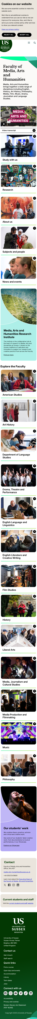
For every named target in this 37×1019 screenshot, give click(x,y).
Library (6, 977)
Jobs (5, 984)
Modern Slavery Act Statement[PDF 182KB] (15, 1006)
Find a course (9, 967)
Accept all (24, 35)
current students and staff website (21, 903)
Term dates (8, 980)
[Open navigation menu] (29, 43)
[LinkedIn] (18, 885)
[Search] (34, 44)
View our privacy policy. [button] (10, 29)
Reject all (8, 35)
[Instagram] (13, 885)
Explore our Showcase (11, 845)
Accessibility (8, 998)
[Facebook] (9, 885)
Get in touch (8, 955)
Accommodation (10, 974)
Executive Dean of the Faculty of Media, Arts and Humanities (18, 880)
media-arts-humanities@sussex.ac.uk (17, 872)
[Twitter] (5, 885)
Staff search (8, 958)
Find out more (8, 355)
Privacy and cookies (11, 1002)
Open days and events (12, 970)
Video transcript (9, 130)
